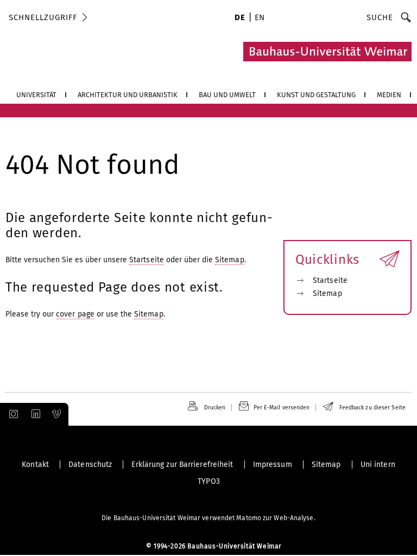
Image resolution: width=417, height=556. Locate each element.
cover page (75, 314)
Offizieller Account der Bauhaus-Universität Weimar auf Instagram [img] (11, 414)
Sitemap (229, 259)
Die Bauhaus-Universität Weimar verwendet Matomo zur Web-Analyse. (208, 518)
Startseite (146, 259)
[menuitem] (240, 18)
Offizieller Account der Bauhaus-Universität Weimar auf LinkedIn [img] (34, 414)
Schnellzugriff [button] (43, 17)
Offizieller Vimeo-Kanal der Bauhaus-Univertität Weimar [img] (57, 414)
